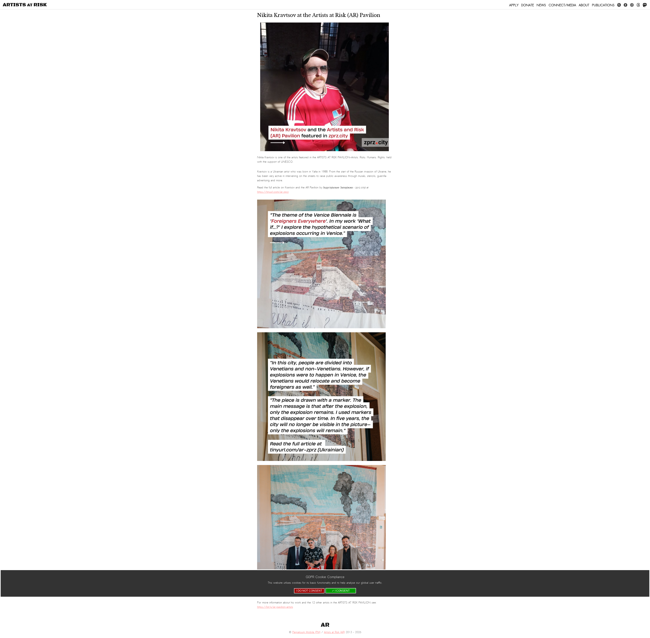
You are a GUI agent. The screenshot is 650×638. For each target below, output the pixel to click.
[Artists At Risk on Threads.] (638, 5)
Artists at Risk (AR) (334, 632)
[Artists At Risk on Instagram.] (631, 5)
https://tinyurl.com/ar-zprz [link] (273, 192)
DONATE (527, 5)
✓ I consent (341, 590)
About (584, 5)
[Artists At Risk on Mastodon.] (644, 5)
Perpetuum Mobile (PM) (306, 632)
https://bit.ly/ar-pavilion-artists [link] (275, 607)
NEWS (541, 5)
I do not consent (309, 590)
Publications (603, 5)
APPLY (513, 5)
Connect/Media (562, 5)
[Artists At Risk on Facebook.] (625, 5)
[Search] (619, 5)
